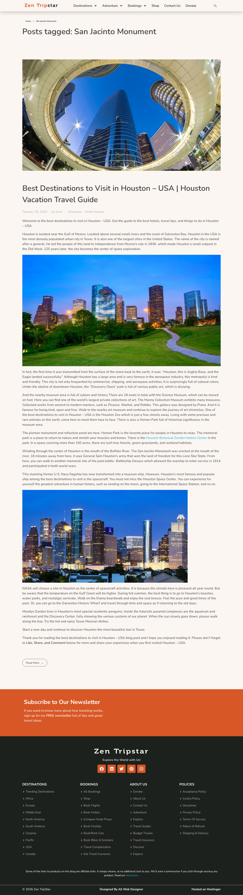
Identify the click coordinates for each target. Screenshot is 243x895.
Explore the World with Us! (121, 760)
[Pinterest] (131, 769)
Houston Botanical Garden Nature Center (176, 438)
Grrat (59, 212)
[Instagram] (141, 769)
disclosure (132, 875)
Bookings (135, 5)
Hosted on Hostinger (206, 889)
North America (94, 212)
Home (28, 21)
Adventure (110, 5)
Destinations (82, 5)
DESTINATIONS (34, 784)
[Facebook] (102, 769)
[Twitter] (121, 769)
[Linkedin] (111, 769)
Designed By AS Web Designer (121, 889)
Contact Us (172, 5)
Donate (190, 5)
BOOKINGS (89, 784)
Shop (155, 5)
